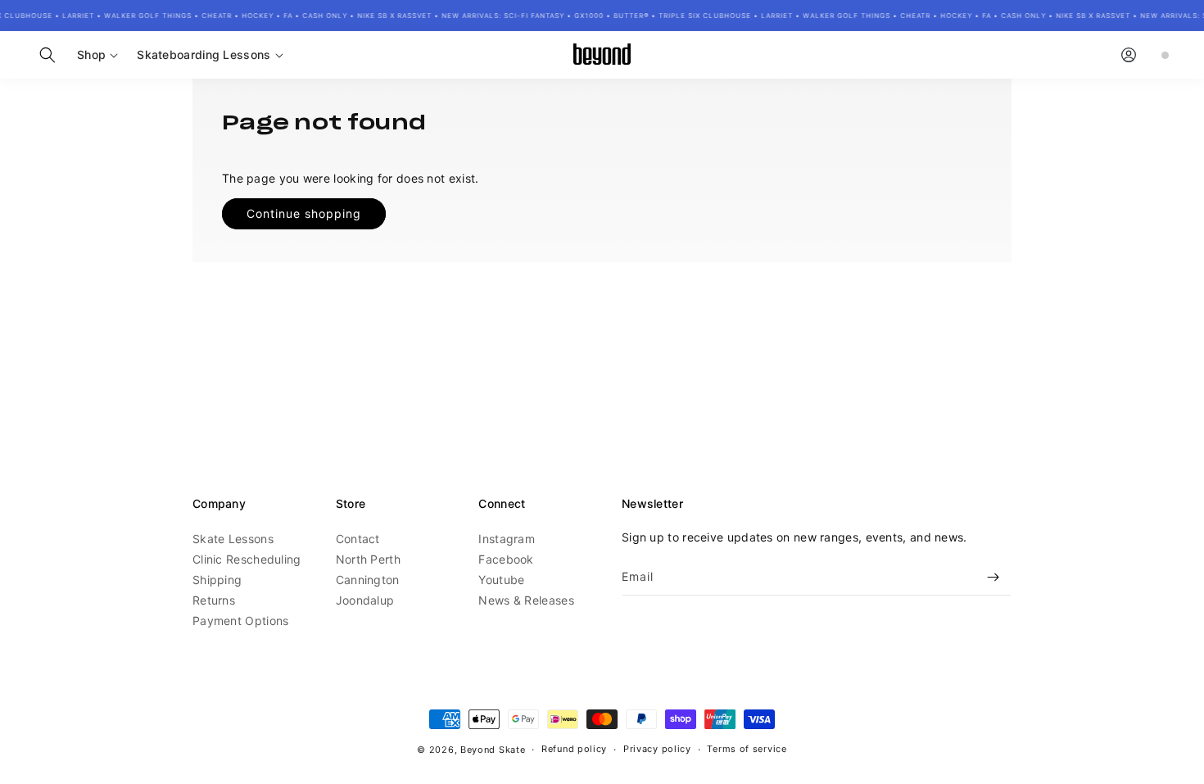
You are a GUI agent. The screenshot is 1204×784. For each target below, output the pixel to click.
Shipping (217, 580)
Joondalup (365, 600)
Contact (358, 539)
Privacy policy (657, 749)
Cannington (368, 580)
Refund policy (574, 749)
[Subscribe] (993, 577)
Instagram (506, 539)
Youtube (501, 580)
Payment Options (240, 621)
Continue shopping (304, 213)
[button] (47, 55)
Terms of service (746, 749)
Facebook (505, 559)
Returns (213, 600)
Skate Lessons (233, 539)
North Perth (368, 559)
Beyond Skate (492, 749)
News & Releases (526, 600)
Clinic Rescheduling (246, 559)
